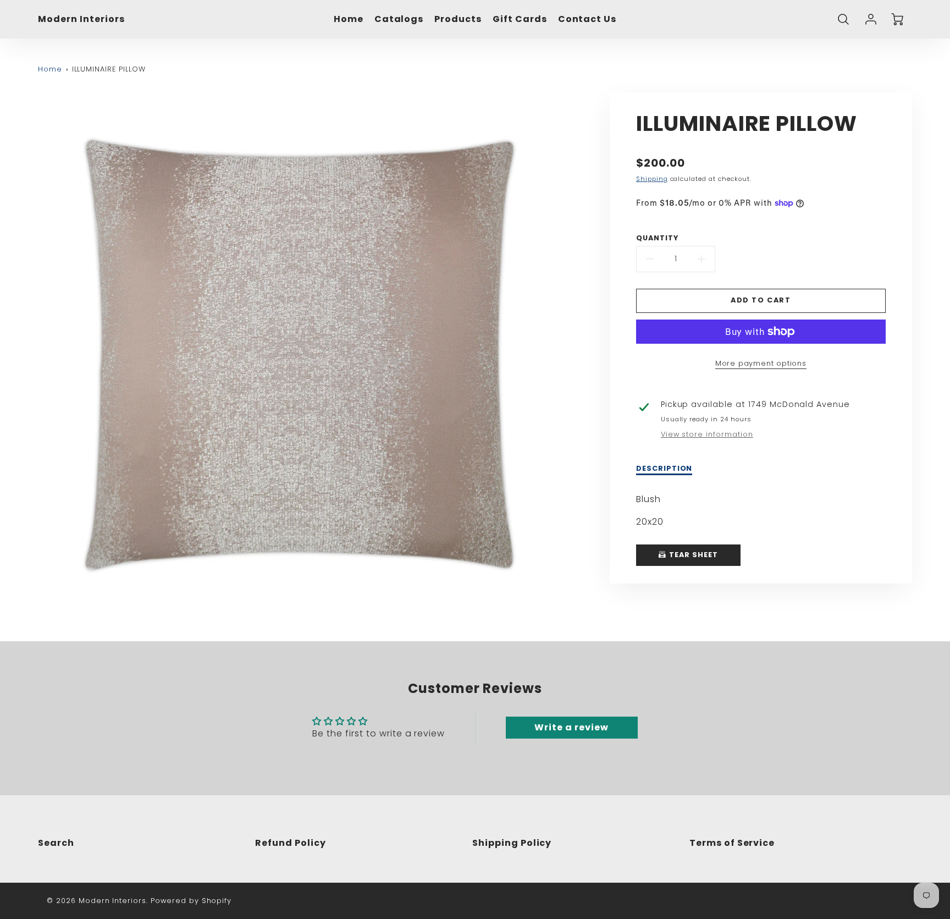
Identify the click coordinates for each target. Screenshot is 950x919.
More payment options (761, 363)
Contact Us (587, 19)
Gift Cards (520, 19)
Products (458, 19)
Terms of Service (732, 843)
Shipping (652, 178)
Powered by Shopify (191, 900)
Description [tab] (664, 468)
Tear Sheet (692, 554)
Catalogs (399, 19)
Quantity (657, 238)
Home (348, 19)
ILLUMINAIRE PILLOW (109, 69)
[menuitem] (348, 19)
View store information (707, 434)
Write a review (571, 727)
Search (56, 843)
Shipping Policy (511, 843)
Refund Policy (290, 843)
